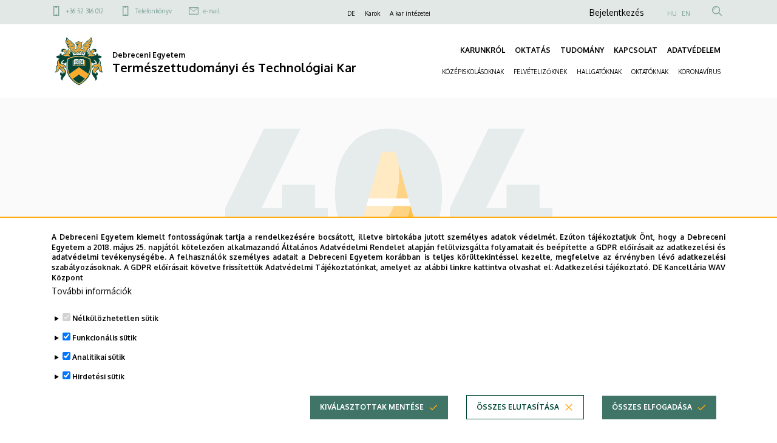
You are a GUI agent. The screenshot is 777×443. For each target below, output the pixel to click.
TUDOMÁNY (582, 50)
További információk (92, 291)
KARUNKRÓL (482, 50)
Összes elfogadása (652, 406)
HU (672, 13)
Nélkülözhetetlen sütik (115, 318)
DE (351, 13)
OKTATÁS (533, 50)
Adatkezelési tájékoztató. (602, 267)
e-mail (211, 11)
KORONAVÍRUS (699, 71)
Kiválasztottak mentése (372, 406)
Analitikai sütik (98, 357)
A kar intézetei (410, 13)
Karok (372, 13)
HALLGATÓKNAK (599, 71)
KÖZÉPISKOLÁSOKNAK (473, 71)
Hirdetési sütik (98, 376)
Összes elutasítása (518, 406)
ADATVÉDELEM (694, 50)
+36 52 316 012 (85, 11)
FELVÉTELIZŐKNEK (540, 71)
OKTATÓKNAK (649, 71)
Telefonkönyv (153, 11)
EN (686, 13)
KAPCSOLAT (635, 50)
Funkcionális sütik (104, 337)
